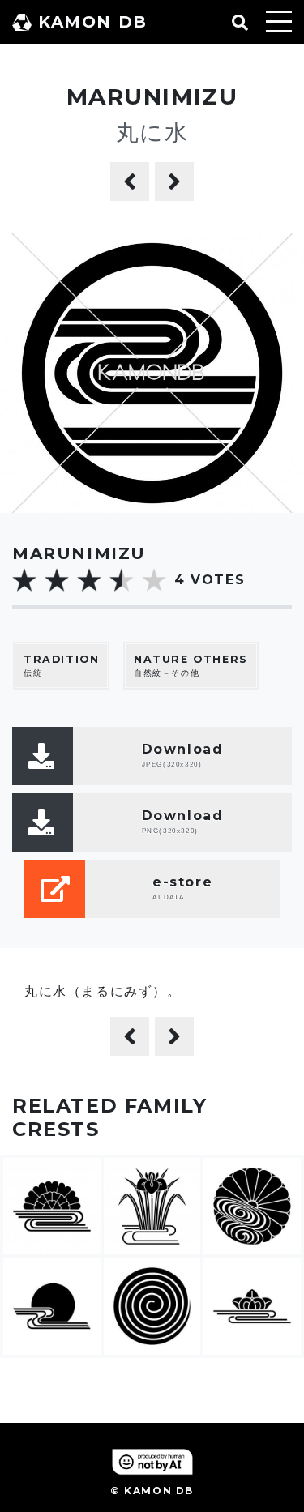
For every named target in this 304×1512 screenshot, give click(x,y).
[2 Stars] (57, 580)
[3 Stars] (89, 580)
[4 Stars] (121, 580)
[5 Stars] (154, 580)
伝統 (61, 666)
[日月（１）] (174, 181)
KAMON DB (93, 22)
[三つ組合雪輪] (129, 181)
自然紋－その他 (191, 666)
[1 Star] (24, 580)
